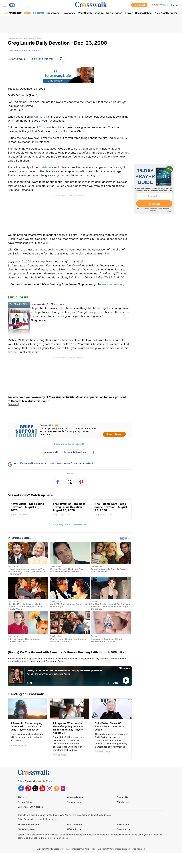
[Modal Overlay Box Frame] (91, 426)
